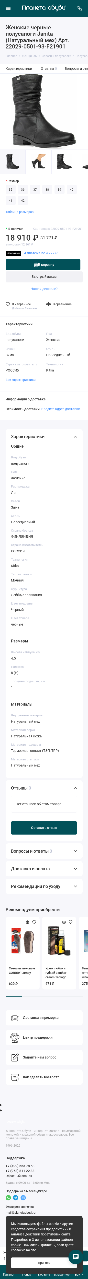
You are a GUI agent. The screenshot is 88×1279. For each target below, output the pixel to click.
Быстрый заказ (44, 277)
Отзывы (49, 69)
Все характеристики (21, 380)
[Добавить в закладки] (34, 922)
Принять (44, 1263)
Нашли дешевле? (44, 289)
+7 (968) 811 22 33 (20, 1171)
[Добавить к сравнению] (27, 922)
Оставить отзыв (44, 828)
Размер (13, 181)
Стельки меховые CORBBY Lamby (22, 970)
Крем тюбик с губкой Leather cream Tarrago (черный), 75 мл (57, 972)
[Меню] (8, 8)
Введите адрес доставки (60, 409)
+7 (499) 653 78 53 (20, 1166)
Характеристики (19, 69)
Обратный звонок (19, 1176)
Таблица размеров (19, 212)
